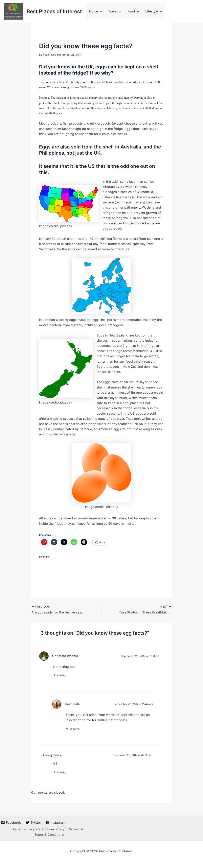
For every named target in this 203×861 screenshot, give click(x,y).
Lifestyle (151, 11)
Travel (112, 11)
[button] (100, 11)
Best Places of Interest (54, 11)
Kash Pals (72, 704)
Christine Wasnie (65, 656)
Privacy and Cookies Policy (44, 829)
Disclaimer (75, 829)
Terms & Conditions (49, 834)
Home (93, 11)
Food (131, 11)
